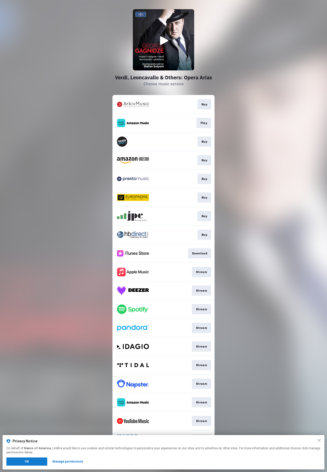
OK (27, 461)
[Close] (319, 440)
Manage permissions (67, 461)
